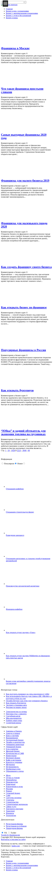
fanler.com (16, 846)
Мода (8, 775)
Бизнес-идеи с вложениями (17, 11)
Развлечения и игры (14, 786)
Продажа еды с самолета (16, 714)
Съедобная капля (13, 716)
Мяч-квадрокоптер (14, 718)
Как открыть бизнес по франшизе (24, 307)
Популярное (9, 464)
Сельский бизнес (13, 793)
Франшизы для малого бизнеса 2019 (25, 180)
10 (9, 450)
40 (25, 450)
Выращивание (12, 738)
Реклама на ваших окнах (16, 707)
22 (18, 450)
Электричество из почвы (16, 712)
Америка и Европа (14, 731)
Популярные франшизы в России (23, 350)
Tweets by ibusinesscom (10, 835)
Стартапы (10, 800)
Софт (8, 795)
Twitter (13, 833)
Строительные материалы (17, 804)
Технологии (11, 815)
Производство (12, 782)
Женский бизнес (13, 751)
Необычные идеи (13, 769)
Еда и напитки (12, 749)
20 (14, 450)
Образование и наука (15, 771)
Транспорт (10, 811)
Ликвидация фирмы (14, 828)
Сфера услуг (11, 806)
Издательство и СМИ (15, 753)
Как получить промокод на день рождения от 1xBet (27, 694)
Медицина (10, 764)
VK (5, 833)
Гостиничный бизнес (15, 740)
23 (20, 450)
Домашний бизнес (13, 747)
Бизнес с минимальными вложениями (22, 13)
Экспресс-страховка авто (16, 705)
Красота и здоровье (14, 762)
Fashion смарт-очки (14, 720)
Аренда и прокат (13, 733)
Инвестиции (11, 756)
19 (12, 450)
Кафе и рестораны (13, 760)
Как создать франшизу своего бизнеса (26, 267)
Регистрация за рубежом (16, 826)
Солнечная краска (13, 723)
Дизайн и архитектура (15, 742)
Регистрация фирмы (14, 824)
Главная (9, 9)
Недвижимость (12, 767)
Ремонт (9, 791)
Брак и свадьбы (12, 736)
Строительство (12, 802)
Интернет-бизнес (13, 758)
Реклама (9, 789)
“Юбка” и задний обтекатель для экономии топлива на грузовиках (23, 432)
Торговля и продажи (14, 809)
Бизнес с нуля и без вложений (18, 15)
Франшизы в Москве (15, 48)
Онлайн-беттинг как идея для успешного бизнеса (27, 701)
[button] (5, 3)
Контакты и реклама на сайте (13, 839)
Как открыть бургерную (17, 390)
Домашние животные (15, 744)
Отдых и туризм (13, 778)
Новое (20, 464)
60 (29, 450)
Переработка (11, 780)
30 (23, 450)
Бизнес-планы (12, 18)
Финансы (10, 813)
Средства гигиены (13, 798)
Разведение (10, 784)
